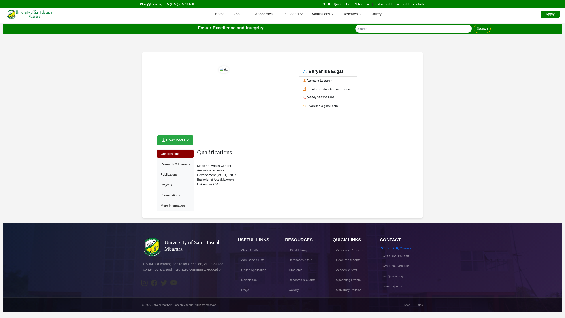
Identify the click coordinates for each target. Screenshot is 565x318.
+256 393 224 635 (396, 256)
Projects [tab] (166, 185)
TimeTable (418, 4)
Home (219, 14)
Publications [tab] (169, 174)
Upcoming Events (348, 280)
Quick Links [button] (341, 4)
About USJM (250, 250)
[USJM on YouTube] (173, 283)
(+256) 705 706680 (182, 4)
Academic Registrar (349, 250)
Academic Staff (346, 270)
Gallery (376, 14)
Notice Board (363, 4)
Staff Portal (401, 4)
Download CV (177, 140)
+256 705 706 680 (396, 266)
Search (482, 28)
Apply (550, 14)
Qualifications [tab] (170, 153)
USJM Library (298, 250)
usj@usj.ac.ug (153, 4)
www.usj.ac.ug (393, 286)
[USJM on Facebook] (154, 283)
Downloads (249, 280)
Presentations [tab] (170, 195)
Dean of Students (348, 260)
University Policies (348, 290)
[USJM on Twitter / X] (163, 283)
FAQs (245, 290)
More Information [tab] (173, 205)
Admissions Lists (252, 260)
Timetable (295, 270)
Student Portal (383, 4)
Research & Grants (302, 280)
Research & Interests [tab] (175, 164)
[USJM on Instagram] (144, 283)
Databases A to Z (301, 260)
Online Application (253, 270)
